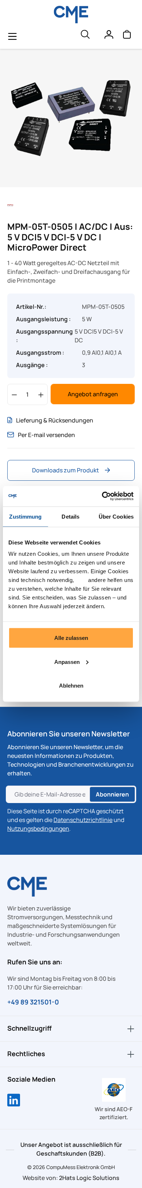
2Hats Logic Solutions (89, 1178)
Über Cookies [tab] (116, 516)
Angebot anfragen (93, 394)
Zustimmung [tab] (25, 516)
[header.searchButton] (85, 36)
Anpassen (67, 661)
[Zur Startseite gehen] (71, 14)
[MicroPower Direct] (10, 205)
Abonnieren (112, 794)
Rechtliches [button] (26, 1053)
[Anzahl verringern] (14, 394)
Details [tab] (70, 516)
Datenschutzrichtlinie (83, 820)
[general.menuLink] (12, 36)
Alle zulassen (71, 638)
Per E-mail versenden (46, 435)
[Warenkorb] (127, 36)
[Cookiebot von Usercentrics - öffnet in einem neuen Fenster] (102, 496)
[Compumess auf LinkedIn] (13, 1101)
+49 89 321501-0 (33, 1002)
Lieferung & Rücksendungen (54, 420)
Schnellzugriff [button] (29, 1028)
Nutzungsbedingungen (38, 829)
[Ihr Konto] (108, 36)
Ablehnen (71, 685)
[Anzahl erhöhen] (41, 394)
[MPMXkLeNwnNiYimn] (71, 118)
